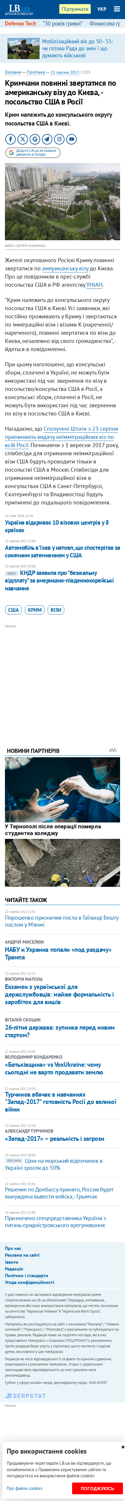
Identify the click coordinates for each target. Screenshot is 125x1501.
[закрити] (123, 1447)
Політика (36, 72)
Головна (13, 72)
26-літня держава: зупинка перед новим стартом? (60, 1031)
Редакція (14, 1269)
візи (56, 610)
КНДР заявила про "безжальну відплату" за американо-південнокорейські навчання (59, 580)
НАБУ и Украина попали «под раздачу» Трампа (58, 953)
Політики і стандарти (26, 1275)
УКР (101, 9)
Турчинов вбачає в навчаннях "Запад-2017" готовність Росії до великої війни (60, 1101)
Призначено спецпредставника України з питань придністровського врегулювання (55, 1221)
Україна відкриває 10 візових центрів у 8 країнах (57, 526)
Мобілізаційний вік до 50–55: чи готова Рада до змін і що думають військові (77, 48)
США (13, 610)
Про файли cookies (24, 1488)
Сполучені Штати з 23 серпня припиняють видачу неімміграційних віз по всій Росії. (61, 437)
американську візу (65, 268)
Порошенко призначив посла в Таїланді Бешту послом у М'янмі (61, 921)
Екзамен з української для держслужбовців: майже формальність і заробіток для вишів (59, 994)
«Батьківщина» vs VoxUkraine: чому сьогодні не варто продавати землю (54, 1068)
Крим (35, 610)
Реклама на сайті (22, 1255)
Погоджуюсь (97, 1488)
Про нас (13, 1248)
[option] (62, 48)
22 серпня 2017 (65, 72)
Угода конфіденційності (29, 1282)
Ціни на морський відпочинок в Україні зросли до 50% (53, 1164)
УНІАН (94, 284)
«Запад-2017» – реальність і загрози (54, 1138)
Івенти (11, 1262)
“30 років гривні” (63, 23)
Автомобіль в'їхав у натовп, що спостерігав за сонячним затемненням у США (62, 551)
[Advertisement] (62, 678)
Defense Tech (20, 23)
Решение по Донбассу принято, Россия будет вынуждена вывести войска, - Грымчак (59, 1193)
